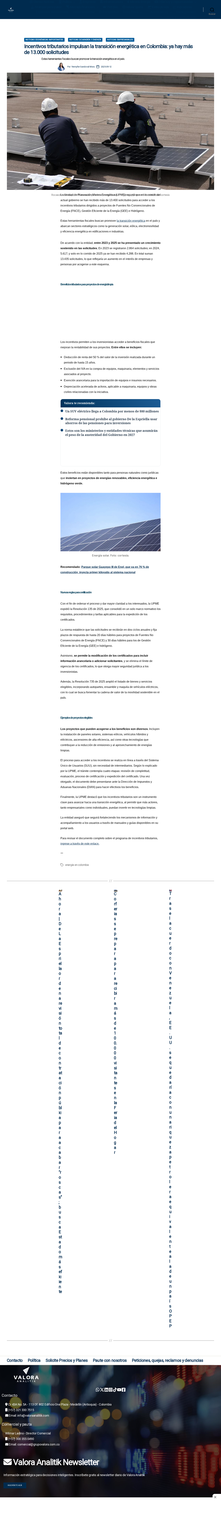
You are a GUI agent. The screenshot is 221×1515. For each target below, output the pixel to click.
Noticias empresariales (120, 40)
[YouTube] (119, 1390)
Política (34, 1360)
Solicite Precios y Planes (67, 1360)
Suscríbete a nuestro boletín (178, 17)
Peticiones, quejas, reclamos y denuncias (167, 1360)
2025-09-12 (106, 66)
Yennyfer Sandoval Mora (83, 66)
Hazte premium (186, 12)
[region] (110, 28)
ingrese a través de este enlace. (79, 843)
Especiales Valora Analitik (52, 12)
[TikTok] (115, 1390)
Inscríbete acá (15, 1485)
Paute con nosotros (110, 1360)
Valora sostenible (84, 12)
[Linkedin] (106, 1390)
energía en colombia (77, 865)
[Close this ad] (217, 1497)
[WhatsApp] (97, 1390)
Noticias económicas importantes (44, 40)
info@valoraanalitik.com (33, 1415)
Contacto (15, 1360)
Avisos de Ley (159, 12)
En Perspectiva (109, 12)
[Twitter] (102, 1390)
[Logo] (112, 1374)
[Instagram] (110, 1390)
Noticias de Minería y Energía (85, 40)
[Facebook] (123, 1390)
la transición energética (131, 220)
